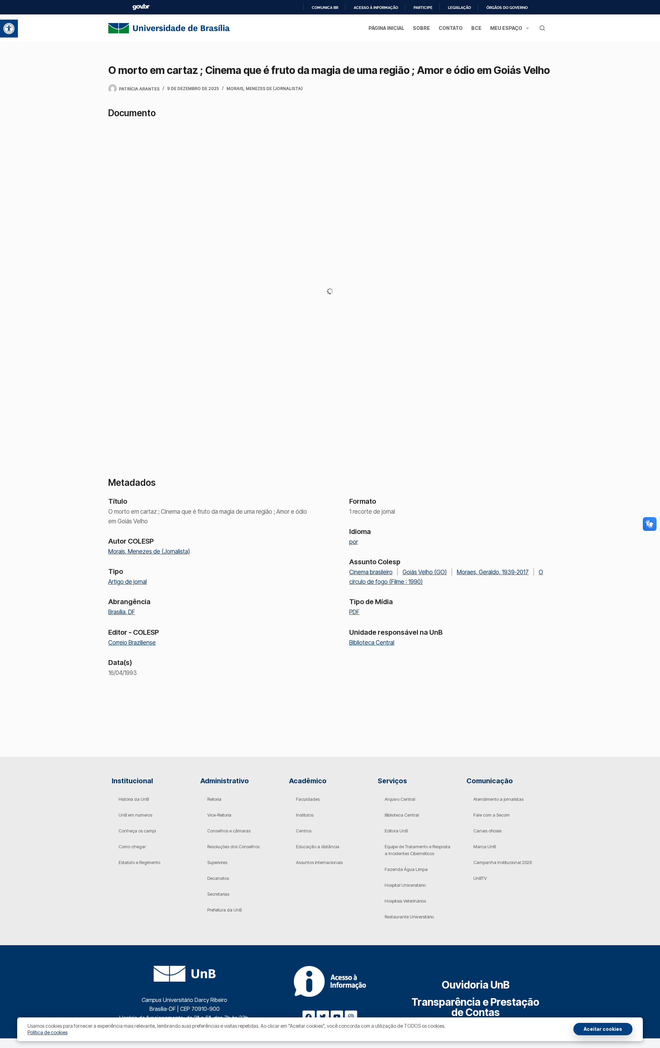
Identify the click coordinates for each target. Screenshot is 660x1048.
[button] (9, 28)
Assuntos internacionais (319, 862)
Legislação (459, 7)
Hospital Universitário (405, 885)
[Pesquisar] (542, 28)
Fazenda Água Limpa (406, 869)
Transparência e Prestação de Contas (475, 1007)
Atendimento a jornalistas (498, 799)
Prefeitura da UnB (224, 910)
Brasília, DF (121, 612)
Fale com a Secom (491, 815)
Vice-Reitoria (219, 815)
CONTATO (451, 28)
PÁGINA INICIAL (386, 28)
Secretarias (218, 894)
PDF (354, 612)
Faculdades (308, 799)
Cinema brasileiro (371, 572)
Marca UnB (484, 846)
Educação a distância (317, 846)
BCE (476, 28)
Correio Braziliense (132, 642)
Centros (303, 830)
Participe (423, 7)
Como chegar (132, 846)
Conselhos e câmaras (229, 830)
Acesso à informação (376, 7)
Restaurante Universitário (409, 916)
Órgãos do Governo (507, 7)
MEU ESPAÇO (506, 28)
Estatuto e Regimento (139, 862)
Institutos (305, 815)
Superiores (217, 862)
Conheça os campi (137, 830)
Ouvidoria (475, 985)
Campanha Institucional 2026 (502, 862)
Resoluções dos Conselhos (233, 846)
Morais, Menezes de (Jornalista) (264, 88)
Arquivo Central (400, 799)
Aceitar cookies (603, 1029)
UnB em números (135, 815)
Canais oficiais (487, 830)
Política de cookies (47, 1032)
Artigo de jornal (127, 581)
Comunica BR (325, 7)
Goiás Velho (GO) (425, 572)
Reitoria (214, 799)
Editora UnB (396, 830)
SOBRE (421, 28)
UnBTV (480, 878)
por (353, 541)
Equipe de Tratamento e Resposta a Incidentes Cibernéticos (417, 850)
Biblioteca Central (371, 642)
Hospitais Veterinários (405, 901)
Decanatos (218, 878)
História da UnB (134, 799)
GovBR (141, 7)
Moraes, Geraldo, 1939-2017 (493, 572)
